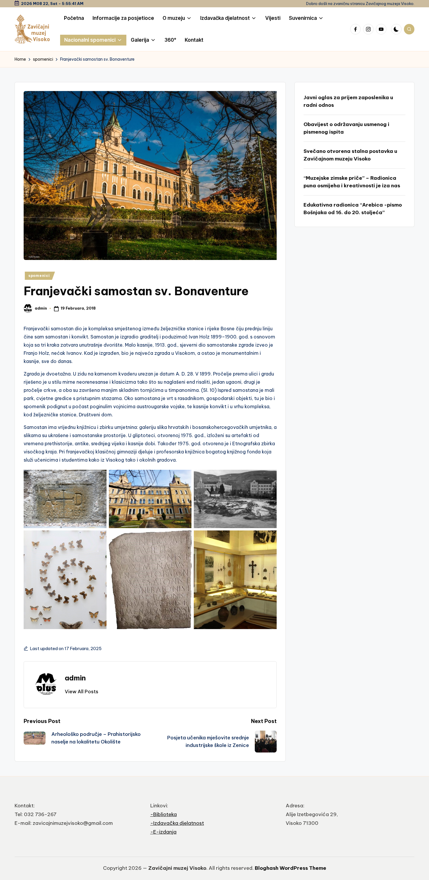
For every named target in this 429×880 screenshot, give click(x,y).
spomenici (39, 275)
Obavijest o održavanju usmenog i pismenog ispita (346, 128)
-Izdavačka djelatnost (177, 823)
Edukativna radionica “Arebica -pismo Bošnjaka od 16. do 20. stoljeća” (353, 209)
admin (75, 677)
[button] (81, 691)
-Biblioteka (163, 814)
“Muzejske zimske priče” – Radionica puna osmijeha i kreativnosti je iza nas (352, 182)
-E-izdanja (163, 832)
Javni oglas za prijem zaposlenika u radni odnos (348, 101)
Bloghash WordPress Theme (290, 868)
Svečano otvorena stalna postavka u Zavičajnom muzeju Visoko (350, 155)
